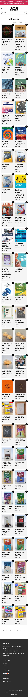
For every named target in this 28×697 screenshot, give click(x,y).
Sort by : (15, 22)
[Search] (25, 12)
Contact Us (5, 665)
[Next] (24, 630)
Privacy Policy (14, 692)
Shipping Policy (14, 694)
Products (5, 663)
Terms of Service (7, 692)
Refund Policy (21, 692)
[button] (1, 8)
